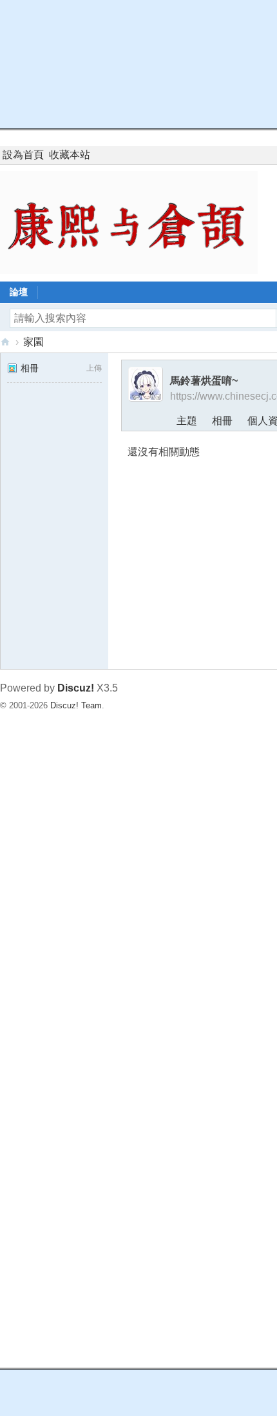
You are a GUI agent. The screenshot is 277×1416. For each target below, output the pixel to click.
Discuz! (75, 687)
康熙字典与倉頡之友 (5, 342)
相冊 (30, 368)
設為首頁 (23, 154)
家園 (33, 341)
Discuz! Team (76, 705)
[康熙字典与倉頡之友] (129, 221)
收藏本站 (69, 154)
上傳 (94, 368)
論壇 (19, 292)
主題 (187, 420)
